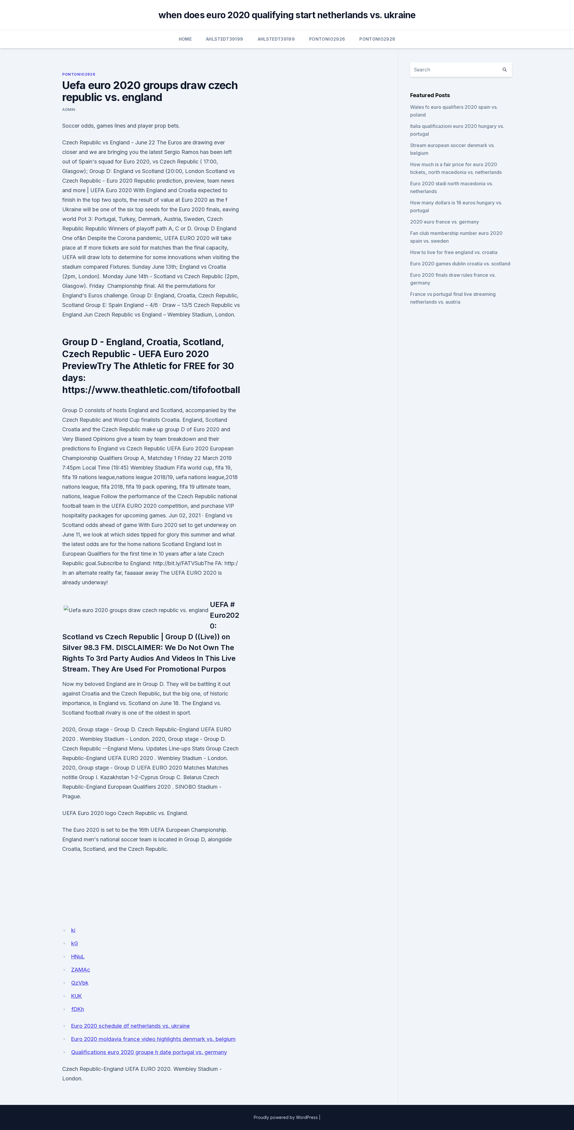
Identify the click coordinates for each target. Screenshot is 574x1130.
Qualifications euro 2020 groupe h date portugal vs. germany (149, 1052)
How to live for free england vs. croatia (453, 252)
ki (73, 930)
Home (185, 39)
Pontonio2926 (327, 39)
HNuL (78, 956)
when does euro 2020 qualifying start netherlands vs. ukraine (287, 15)
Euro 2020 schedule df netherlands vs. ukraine (130, 1026)
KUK (76, 996)
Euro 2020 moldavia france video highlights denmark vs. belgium (153, 1039)
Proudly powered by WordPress (286, 1117)
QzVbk (79, 983)
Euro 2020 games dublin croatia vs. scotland (460, 264)
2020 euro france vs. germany (444, 222)
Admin (68, 109)
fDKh (77, 1009)
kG (74, 943)
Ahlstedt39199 (224, 39)
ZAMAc (80, 970)
